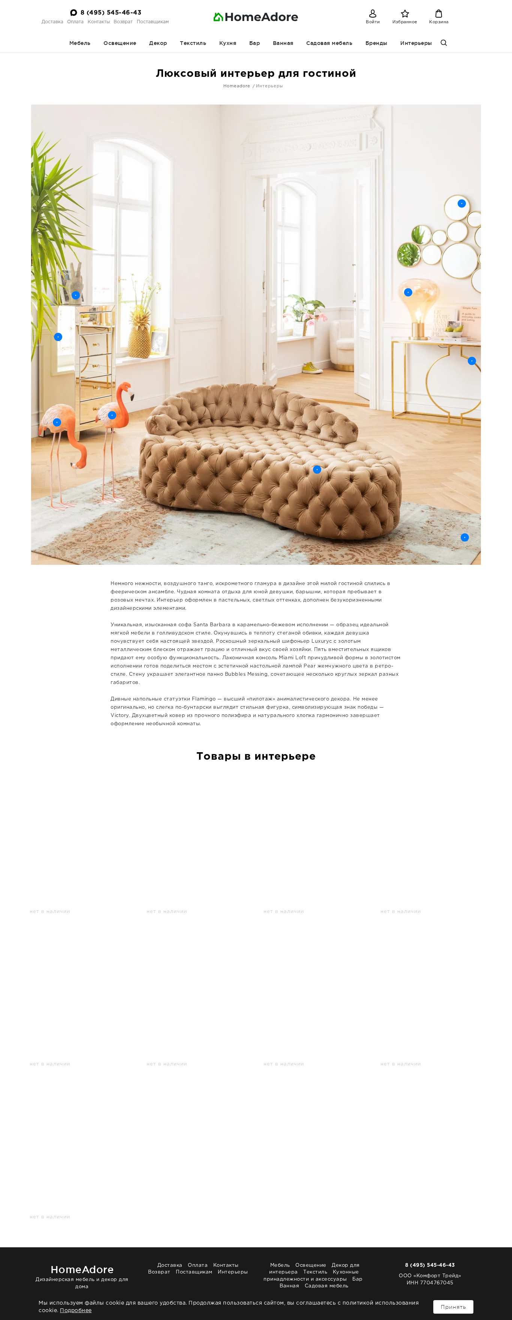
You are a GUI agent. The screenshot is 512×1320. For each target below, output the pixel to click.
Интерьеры (416, 43)
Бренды (376, 43)
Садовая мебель (329, 43)
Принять (453, 1307)
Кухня (228, 43)
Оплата (75, 22)
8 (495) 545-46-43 (111, 13)
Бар (254, 43)
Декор (158, 43)
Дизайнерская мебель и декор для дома (82, 1276)
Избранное (405, 22)
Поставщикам (153, 22)
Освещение (119, 43)
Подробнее (76, 1310)
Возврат (123, 22)
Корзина (439, 22)
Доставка (52, 22)
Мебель (80, 43)
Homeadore (236, 86)
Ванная (283, 43)
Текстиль (193, 43)
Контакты (99, 22)
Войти (373, 22)
